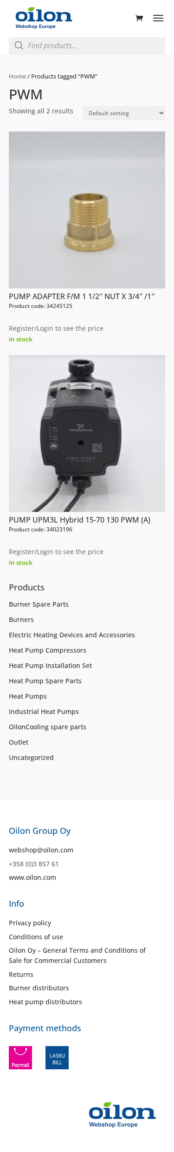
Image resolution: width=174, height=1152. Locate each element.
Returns (21, 974)
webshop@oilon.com (41, 849)
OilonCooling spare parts (47, 726)
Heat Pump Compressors (47, 650)
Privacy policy (30, 922)
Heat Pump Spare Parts (45, 680)
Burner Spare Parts (39, 604)
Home (17, 76)
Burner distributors (39, 987)
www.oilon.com (32, 877)
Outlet (18, 742)
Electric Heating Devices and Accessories (72, 634)
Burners (21, 619)
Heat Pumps (28, 696)
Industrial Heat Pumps (44, 711)
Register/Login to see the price (56, 328)
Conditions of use (36, 936)
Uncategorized (31, 757)
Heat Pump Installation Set (50, 665)
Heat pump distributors (45, 1001)
